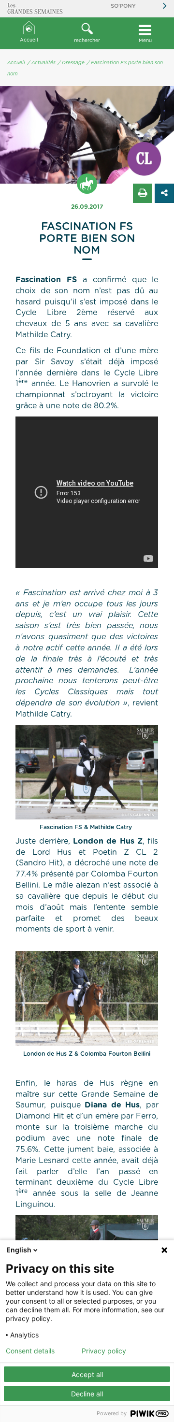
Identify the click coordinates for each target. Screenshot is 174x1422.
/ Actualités (42, 62)
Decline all (87, 1394)
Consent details (30, 1351)
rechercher (87, 40)
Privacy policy (104, 1351)
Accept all (87, 1374)
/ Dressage (71, 62)
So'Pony (123, 6)
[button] (87, 33)
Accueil (29, 40)
